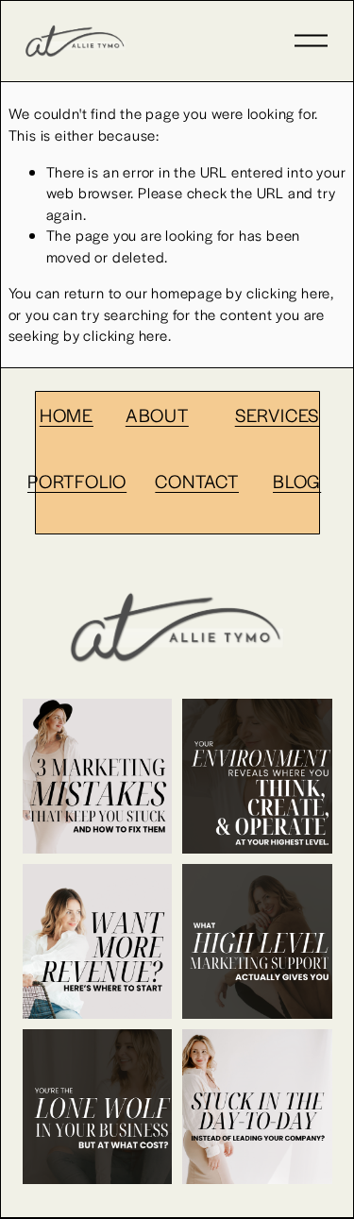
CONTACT (197, 480)
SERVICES (277, 414)
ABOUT (157, 414)
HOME (66, 414)
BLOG (297, 480)
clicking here (288, 292)
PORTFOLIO (76, 480)
